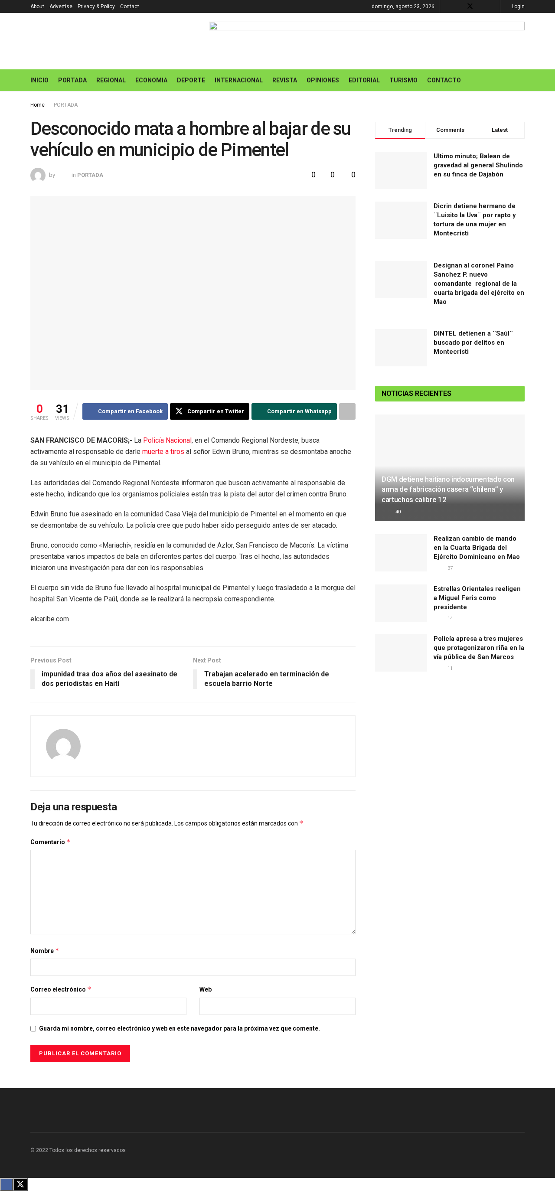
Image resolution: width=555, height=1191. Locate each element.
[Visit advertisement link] (367, 41)
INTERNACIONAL (239, 80)
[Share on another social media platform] (347, 411)
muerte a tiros (164, 451)
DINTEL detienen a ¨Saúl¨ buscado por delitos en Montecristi (473, 343)
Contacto (444, 80)
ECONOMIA (151, 80)
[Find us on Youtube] (481, 6)
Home (37, 105)
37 (449, 568)
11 (449, 668)
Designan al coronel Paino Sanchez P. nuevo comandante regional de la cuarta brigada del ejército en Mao (479, 283)
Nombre (44, 950)
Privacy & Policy (96, 6)
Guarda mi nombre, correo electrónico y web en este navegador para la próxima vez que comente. (179, 1028)
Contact (129, 6)
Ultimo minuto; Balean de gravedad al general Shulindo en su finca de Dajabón (478, 165)
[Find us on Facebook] (458, 6)
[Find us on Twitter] (470, 6)
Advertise (60, 6)
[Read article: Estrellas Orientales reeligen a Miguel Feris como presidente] (401, 603)
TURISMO (403, 80)
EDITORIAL (364, 80)
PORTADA (72, 80)
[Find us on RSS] (492, 6)
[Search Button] (521, 80)
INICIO (39, 80)
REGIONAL (111, 80)
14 (449, 618)
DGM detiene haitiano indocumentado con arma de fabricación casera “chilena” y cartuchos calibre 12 (448, 489)
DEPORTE (191, 80)
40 (397, 512)
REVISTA (284, 80)
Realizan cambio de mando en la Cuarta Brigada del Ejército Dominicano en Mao (477, 548)
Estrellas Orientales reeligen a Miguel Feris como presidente (477, 598)
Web (205, 989)
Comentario (50, 842)
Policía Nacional (167, 440)
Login (517, 6)
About (37, 6)
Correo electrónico (60, 989)
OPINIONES (323, 80)
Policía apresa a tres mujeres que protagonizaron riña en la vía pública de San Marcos (479, 648)
